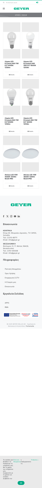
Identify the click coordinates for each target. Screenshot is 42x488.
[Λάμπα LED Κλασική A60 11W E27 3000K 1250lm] (30, 97)
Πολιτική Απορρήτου (17, 460)
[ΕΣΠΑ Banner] (21, 313)
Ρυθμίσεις (34, 460)
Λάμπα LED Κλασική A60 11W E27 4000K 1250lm (12, 64)
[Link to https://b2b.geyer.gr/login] (37, 2)
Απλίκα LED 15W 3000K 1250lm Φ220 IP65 (29, 177)
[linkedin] (19, 216)
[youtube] (15, 216)
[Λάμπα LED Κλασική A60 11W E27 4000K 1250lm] (11, 40)
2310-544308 (12, 251)
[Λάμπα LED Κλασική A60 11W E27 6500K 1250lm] (11, 97)
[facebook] (4, 216)
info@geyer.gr (14, 240)
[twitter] (8, 216)
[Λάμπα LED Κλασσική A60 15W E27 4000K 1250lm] (30, 40)
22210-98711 (12, 238)
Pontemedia (30, 326)
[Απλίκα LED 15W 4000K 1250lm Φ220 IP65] (11, 154)
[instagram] (11, 216)
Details (12, 74)
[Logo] (21, 8)
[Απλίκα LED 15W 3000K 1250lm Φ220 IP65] (30, 154)
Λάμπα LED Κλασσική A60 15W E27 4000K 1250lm (29, 64)
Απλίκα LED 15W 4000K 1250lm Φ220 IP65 (11, 177)
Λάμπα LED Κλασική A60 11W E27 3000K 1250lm (30, 121)
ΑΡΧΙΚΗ (17, 15)
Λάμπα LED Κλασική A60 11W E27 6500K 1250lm (12, 121)
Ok (21, 483)
